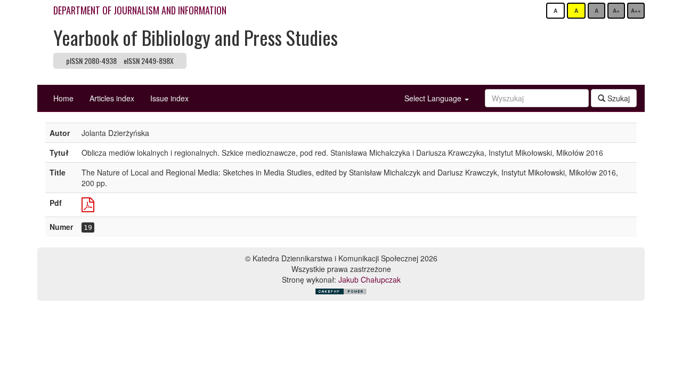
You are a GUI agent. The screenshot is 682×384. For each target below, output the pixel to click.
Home (63, 98)
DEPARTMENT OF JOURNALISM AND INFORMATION (139, 10)
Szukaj (617, 98)
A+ (616, 10)
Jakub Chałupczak (369, 279)
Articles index (112, 98)
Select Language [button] (434, 98)
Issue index (169, 98)
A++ (636, 10)
